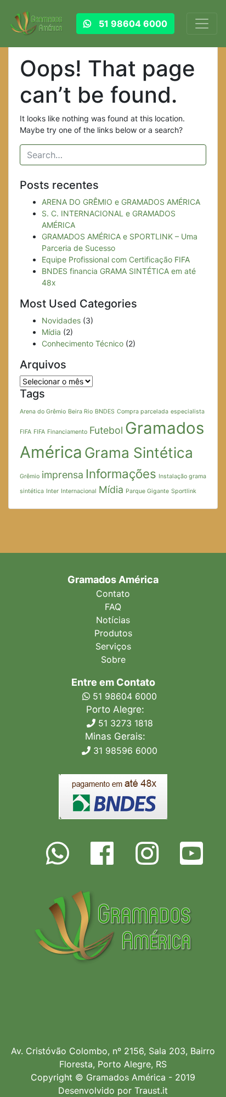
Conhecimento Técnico (82, 343)
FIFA (39, 431)
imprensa (62, 474)
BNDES (105, 411)
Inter (52, 491)
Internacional (79, 491)
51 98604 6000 (123, 696)
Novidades (61, 320)
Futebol (106, 430)
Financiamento (67, 431)
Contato (113, 593)
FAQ (113, 606)
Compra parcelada (142, 411)
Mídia (51, 332)
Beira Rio (80, 411)
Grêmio (29, 476)
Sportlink (183, 491)
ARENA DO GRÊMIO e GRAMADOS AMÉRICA (121, 201)
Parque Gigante (147, 491)
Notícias (113, 619)
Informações (121, 473)
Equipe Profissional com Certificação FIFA (116, 259)
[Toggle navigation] (202, 24)
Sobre (113, 659)
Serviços (113, 646)
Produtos (113, 633)
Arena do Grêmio (43, 411)
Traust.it (151, 1090)
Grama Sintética (138, 452)
